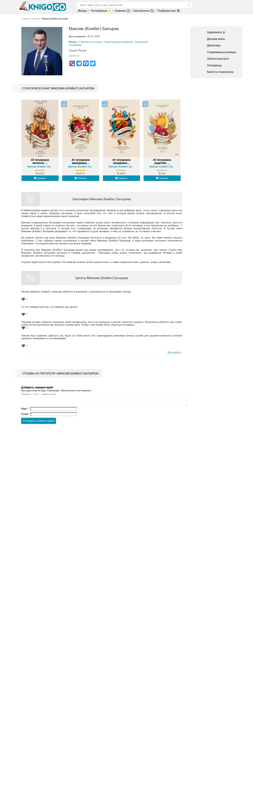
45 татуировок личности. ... (40, 161)
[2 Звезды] (72, 56)
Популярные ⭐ (101, 10)
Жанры (82, 10)
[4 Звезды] (76, 56)
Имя (24, 408)
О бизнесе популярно (90, 42)
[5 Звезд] (78, 56)
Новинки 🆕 (122, 10)
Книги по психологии (220, 71)
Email (25, 414)
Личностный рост (218, 58)
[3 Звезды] (74, 56)
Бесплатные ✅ (144, 10)
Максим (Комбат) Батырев (42, 166)
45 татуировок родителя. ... (162, 161)
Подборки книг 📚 (168, 10)
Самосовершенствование (118, 42)
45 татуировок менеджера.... (81, 161)
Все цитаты (174, 352)
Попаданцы (214, 65)
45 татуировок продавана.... (121, 161)
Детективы (214, 45)
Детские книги (216, 38)
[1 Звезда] (70, 56)
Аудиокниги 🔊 (216, 32)
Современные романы (221, 52)
